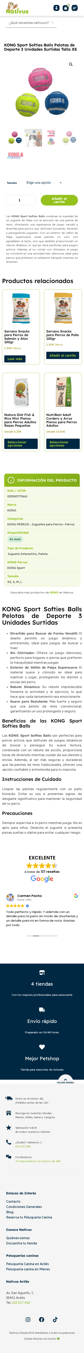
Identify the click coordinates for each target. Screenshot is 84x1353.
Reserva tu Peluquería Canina (29, 1217)
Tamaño (12, 182)
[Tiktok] (55, 1319)
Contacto (13, 1201)
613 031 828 (23, 1146)
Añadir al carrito (59, 200)
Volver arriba (65, 1082)
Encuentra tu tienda (21, 1243)
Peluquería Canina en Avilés (27, 1264)
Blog (9, 1212)
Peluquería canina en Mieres (28, 1269)
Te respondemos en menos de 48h (38, 1161)
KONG (54, 592)
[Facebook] (41, 1319)
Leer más (15, 359)
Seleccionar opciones (17, 443)
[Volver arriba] (65, 1079)
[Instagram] (28, 1319)
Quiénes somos (18, 1238)
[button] (75, 7)
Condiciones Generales (24, 1207)
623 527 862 (21, 1303)
